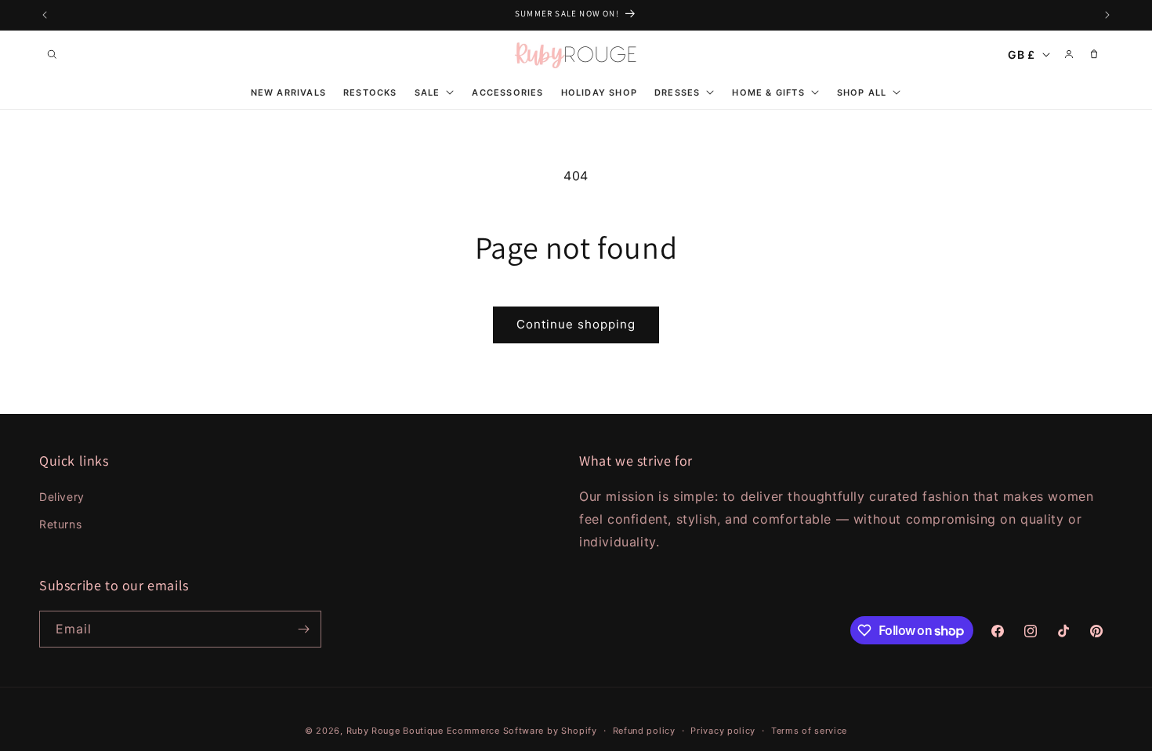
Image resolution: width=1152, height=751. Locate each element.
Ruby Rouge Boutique (396, 730)
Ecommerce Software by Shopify (522, 730)
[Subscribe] (303, 629)
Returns (60, 524)
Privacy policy (722, 730)
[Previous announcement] (44, 15)
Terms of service (809, 730)
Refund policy (644, 730)
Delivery (62, 496)
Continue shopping (576, 324)
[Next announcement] (1107, 15)
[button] (51, 54)
